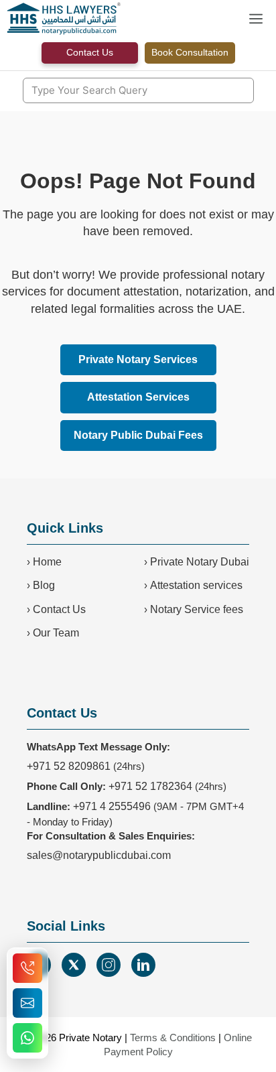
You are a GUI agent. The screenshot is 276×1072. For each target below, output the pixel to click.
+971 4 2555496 (112, 806)
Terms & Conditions (173, 1037)
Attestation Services (138, 397)
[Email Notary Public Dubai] (27, 1003)
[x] (74, 965)
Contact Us (59, 609)
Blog (44, 585)
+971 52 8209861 (69, 766)
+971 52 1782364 (150, 786)
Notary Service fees (196, 609)
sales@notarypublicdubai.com (99, 855)
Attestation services (196, 585)
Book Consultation (189, 52)
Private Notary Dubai (199, 561)
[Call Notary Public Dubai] (27, 968)
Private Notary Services (138, 359)
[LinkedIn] (143, 965)
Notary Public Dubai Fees (138, 435)
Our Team (56, 633)
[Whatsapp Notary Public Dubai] (27, 1038)
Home (47, 561)
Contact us (89, 52)
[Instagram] (108, 965)
